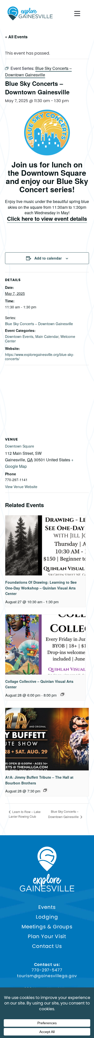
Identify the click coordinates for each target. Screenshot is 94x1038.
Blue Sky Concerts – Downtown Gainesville (39, 323)
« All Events (16, 37)
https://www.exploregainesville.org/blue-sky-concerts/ (39, 356)
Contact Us (47, 946)
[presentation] (45, 545)
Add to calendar (48, 258)
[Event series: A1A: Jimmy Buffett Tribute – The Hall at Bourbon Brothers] (45, 790)
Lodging (47, 917)
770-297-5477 (47, 970)
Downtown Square (19, 446)
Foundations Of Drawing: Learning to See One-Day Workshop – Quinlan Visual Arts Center (41, 588)
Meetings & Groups (47, 927)
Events (46, 907)
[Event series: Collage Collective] (62, 694)
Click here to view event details (47, 219)
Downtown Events (19, 336)
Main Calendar (46, 336)
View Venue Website (21, 486)
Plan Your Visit (47, 936)
